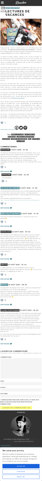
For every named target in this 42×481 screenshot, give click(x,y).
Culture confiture (12, 8)
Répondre (4, 171)
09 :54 (27, 232)
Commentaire (6, 357)
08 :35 (24, 285)
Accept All (21, 466)
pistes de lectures (18, 98)
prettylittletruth (10, 213)
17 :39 (36, 213)
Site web (4, 393)
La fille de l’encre (10, 188)
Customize (21, 471)
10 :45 (23, 265)
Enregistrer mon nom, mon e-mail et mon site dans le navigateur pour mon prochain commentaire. (19, 402)
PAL (29, 139)
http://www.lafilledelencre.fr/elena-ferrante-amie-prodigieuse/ (20, 200)
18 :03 (35, 310)
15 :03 (26, 175)
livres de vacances (19, 139)
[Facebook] (17, 128)
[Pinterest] (25, 128)
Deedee (20, 2)
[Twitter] (21, 128)
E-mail (3, 387)
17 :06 (34, 188)
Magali (4, 285)
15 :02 (25, 150)
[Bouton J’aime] (1, 122)
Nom (2, 381)
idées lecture (17, 134)
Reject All (21, 477)
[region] (21, 464)
